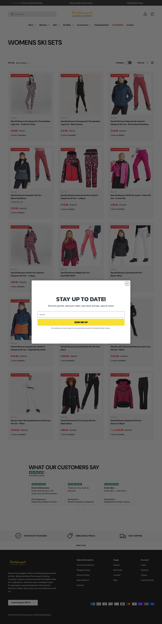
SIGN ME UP (81, 322)
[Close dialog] (127, 283)
